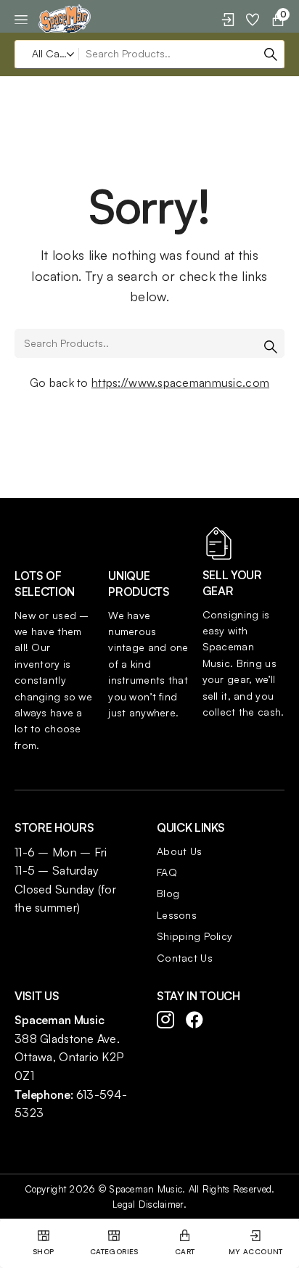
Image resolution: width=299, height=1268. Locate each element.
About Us (179, 851)
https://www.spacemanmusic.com (180, 382)
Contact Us (185, 958)
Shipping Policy (194, 936)
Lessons (177, 915)
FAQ (167, 872)
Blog (168, 893)
